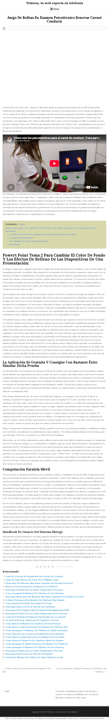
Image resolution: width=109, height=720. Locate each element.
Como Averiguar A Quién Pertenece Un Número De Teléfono (37, 644)
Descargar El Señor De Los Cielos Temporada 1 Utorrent (34, 650)
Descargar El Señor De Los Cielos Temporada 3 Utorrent (34, 590)
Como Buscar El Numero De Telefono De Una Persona (33, 623)
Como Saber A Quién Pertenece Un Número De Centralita (35, 637)
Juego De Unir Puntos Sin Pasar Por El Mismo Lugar (32, 580)
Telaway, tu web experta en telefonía (54, 3)
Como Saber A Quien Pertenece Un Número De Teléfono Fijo (37, 627)
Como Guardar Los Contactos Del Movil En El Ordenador (35, 634)
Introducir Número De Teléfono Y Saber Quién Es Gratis (34, 657)
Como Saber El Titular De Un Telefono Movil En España (34, 640)
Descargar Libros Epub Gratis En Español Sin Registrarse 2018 (37, 610)
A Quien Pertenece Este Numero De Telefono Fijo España (35, 600)
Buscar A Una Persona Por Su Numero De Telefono (31, 586)
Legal (6, 691)
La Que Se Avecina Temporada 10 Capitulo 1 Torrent (32, 620)
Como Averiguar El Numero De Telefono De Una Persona (35, 647)
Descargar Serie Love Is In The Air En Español (29, 654)
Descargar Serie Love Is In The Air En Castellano (30, 606)
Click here (72, 718)
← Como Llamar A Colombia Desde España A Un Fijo (27, 670)
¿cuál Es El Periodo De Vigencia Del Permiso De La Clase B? (36, 617)
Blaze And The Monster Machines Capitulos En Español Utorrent (39, 583)
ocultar (21, 224)
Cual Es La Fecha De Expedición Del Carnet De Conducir (34, 576)
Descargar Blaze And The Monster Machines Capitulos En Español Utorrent (45, 596)
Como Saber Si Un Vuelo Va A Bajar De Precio (29, 603)
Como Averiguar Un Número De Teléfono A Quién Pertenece (37, 630)
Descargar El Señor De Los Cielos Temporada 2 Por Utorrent (37, 613)
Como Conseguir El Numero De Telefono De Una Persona (35, 593)
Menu (56, 9)
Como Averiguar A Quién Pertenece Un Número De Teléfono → (81, 670)
